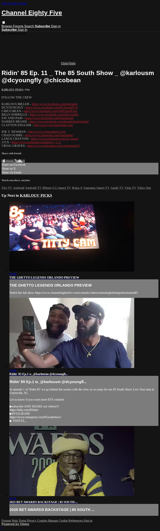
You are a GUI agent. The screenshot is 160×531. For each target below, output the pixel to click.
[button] (3, 22)
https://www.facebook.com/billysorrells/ (54, 114)
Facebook (8, 161)
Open (72, 63)
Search (29, 26)
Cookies (42, 520)
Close (65, 63)
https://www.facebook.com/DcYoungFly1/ (52, 107)
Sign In (22, 29)
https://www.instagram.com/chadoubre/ (49, 135)
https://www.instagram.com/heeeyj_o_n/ (36, 142)
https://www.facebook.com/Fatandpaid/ (49, 118)
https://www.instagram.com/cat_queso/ (55, 138)
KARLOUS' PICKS (12, 89)
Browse (7, 26)
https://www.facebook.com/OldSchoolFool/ (50, 111)
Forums (18, 26)
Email (21, 161)
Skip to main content (14, 3)
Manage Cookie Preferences (66, 520)
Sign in (56, 26)
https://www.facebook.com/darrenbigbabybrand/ (59, 121)
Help (15, 520)
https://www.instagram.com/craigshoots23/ (53, 145)
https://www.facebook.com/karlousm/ (55, 104)
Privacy (32, 520)
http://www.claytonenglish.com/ (53, 125)
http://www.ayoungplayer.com (47, 131)
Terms (23, 520)
